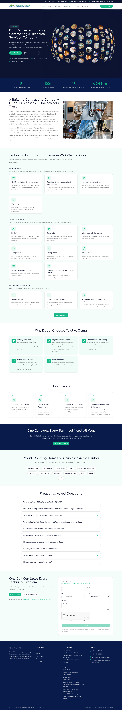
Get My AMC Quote (60, 443)
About (50, 6)
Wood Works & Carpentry (92, 233)
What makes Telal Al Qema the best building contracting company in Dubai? (53, 522)
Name (63, 587)
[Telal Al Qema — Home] (19, 6)
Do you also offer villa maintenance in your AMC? (43, 535)
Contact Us (84, 6)
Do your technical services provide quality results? (43, 529)
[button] (52, 51)
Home (44, 6)
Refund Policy (109, 707)
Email (88, 587)
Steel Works (86, 253)
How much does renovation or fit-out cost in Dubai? (43, 542)
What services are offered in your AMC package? (42, 515)
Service (89, 594)
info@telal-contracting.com (78, 1)
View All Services (60, 315)
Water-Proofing (17, 299)
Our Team (58, 6)
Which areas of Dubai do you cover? (37, 555)
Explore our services (29, 599)
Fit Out (14, 233)
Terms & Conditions (98, 707)
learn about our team (44, 599)
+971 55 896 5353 (62, 1)
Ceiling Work (52, 253)
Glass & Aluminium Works (21, 270)
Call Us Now (16, 594)
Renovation (51, 233)
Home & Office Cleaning (56, 299)
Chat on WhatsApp (32, 53)
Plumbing (15, 204)
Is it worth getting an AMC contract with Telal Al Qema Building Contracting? (53, 509)
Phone (63, 594)
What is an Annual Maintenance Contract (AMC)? (42, 502)
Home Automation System (92, 182)
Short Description (66, 600)
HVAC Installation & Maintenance (24, 182)
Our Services (67, 6)
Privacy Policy (87, 707)
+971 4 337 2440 (49, 1)
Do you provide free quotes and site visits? (40, 549)
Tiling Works (16, 253)
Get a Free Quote (106, 6)
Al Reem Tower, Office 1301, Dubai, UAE (102, 1)
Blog (77, 6)
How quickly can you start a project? (37, 562)
